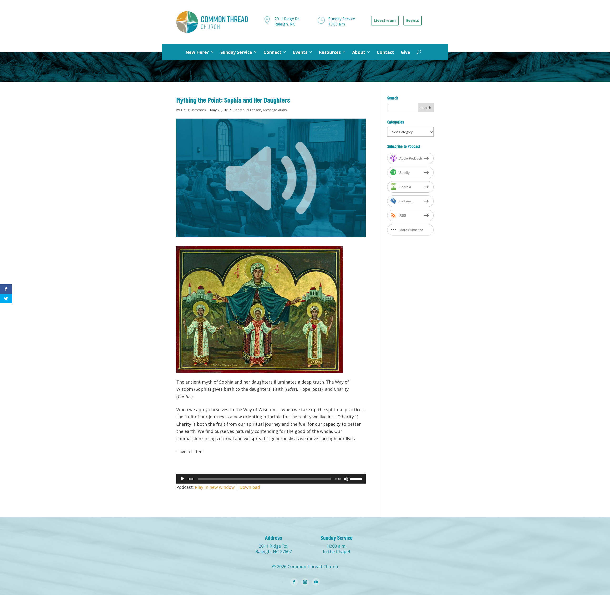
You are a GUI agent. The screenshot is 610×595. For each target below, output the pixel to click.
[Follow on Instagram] (305, 582)
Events (300, 52)
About (358, 52)
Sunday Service (236, 52)
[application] (271, 479)
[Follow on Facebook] (294, 582)
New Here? (197, 52)
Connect (272, 52)
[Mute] (346, 478)
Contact (385, 52)
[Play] (182, 478)
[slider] (356, 478)
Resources (330, 52)
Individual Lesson (248, 110)
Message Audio (275, 110)
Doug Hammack (193, 110)
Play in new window (215, 487)
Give (405, 52)
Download (249, 487)
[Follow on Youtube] (316, 582)
